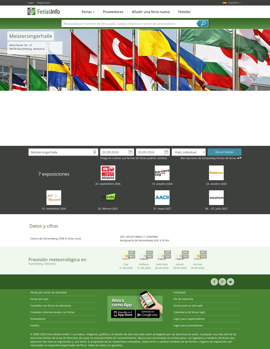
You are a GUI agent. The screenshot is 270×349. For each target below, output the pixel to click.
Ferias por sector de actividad (48, 292)
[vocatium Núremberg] (216, 197)
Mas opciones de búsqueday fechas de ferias (208, 158)
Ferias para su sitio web (188, 305)
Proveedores (113, 11)
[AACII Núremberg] (162, 197)
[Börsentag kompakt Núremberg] (216, 172)
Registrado (43, 2)
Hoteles (184, 11)
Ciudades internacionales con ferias (52, 312)
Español (233, 2)
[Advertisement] (135, 118)
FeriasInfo (46, 11)
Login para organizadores (189, 319)
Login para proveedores (188, 325)
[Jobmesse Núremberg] (108, 172)
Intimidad (180, 292)
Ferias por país (39, 299)
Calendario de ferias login (189, 312)
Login (31, 2)
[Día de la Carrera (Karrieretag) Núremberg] (162, 172)
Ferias (87, 11)
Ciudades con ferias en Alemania (50, 305)
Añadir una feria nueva (151, 11)
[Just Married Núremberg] (54, 197)
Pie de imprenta (183, 299)
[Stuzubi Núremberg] (108, 197)
